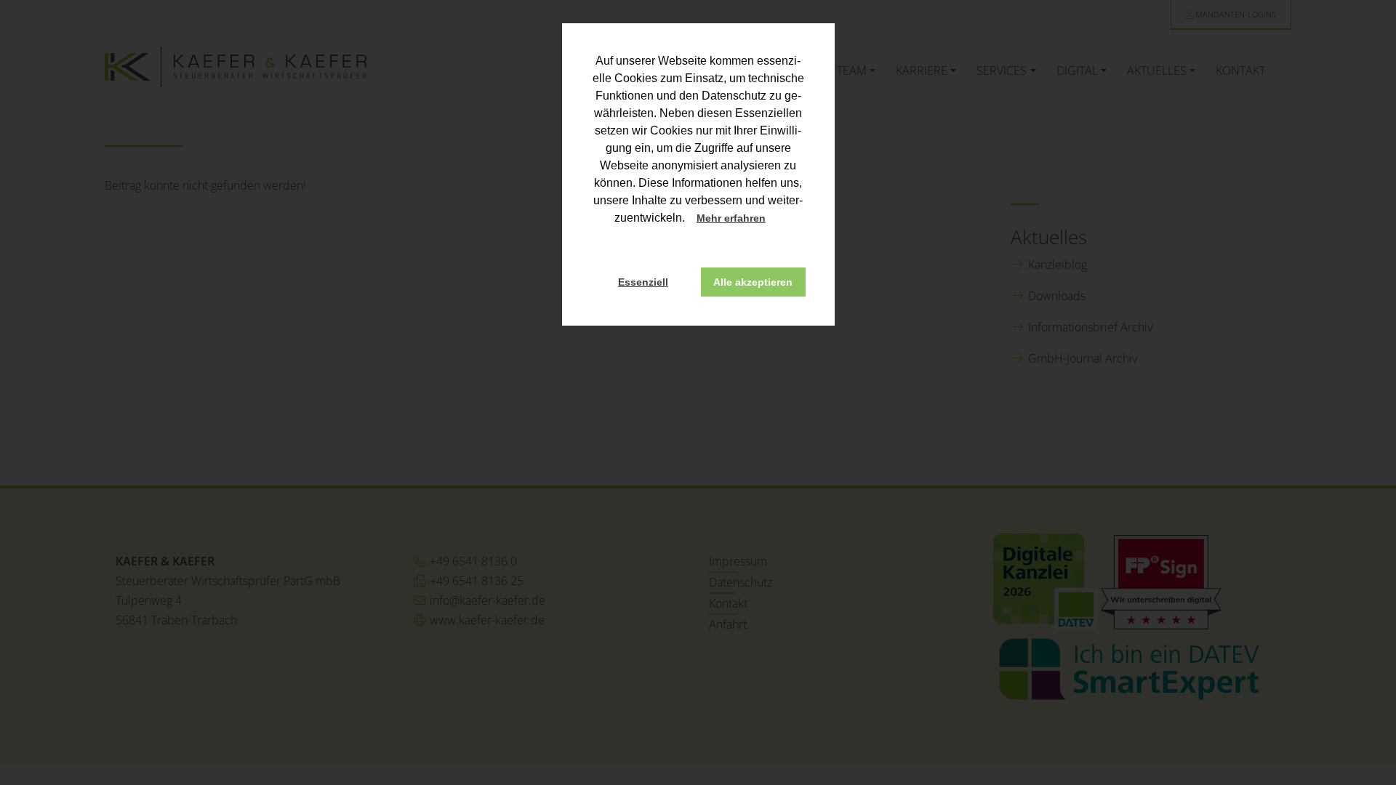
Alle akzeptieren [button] (753, 282)
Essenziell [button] (643, 282)
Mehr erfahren (731, 218)
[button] (779, 219)
